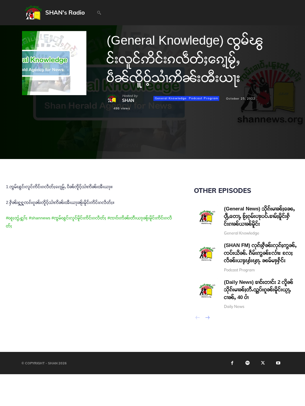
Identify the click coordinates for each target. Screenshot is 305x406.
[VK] (167, 145)
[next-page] (207, 318)
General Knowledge (170, 98)
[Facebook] (113, 145)
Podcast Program (203, 98)
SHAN (128, 100)
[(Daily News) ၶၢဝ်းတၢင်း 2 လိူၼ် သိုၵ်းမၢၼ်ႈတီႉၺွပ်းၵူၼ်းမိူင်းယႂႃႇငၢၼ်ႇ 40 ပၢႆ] (206, 290)
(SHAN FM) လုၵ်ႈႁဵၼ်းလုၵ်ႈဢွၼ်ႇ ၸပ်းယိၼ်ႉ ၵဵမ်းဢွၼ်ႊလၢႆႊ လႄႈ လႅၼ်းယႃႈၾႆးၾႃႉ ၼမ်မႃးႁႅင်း (260, 253)
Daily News (234, 307)
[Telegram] (154, 145)
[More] (209, 145)
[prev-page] (197, 318)
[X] (126, 145)
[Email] (140, 145)
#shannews (39, 217)
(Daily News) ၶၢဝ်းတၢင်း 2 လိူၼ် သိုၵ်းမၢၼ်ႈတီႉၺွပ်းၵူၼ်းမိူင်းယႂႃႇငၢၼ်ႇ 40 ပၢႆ (258, 289)
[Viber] (195, 145)
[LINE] (181, 145)
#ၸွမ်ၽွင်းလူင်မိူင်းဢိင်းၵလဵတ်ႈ (79, 217)
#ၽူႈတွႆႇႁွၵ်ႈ (17, 217)
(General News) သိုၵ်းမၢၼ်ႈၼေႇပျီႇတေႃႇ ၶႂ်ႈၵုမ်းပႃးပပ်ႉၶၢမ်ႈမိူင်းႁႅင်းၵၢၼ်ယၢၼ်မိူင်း (259, 216)
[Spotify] (247, 363)
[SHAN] (114, 98)
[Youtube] (278, 363)
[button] (99, 13)
